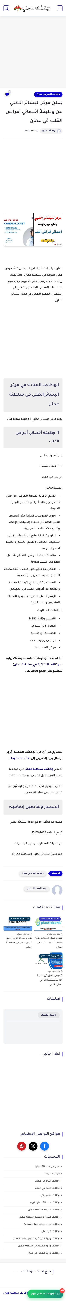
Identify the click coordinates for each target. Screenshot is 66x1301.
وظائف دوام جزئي (50, 1195)
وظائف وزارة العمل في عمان (43, 1253)
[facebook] (44, 1146)
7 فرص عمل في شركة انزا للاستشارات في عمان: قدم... (49, 980)
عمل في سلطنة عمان (47, 1166)
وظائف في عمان (50, 1231)
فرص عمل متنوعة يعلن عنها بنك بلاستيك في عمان (48, 943)
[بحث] (6, 8)
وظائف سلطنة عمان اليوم (45, 1202)
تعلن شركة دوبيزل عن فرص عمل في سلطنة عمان (19, 943)
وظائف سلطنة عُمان (15, 1293)
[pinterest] (21, 1146)
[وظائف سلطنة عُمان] (33, 8)
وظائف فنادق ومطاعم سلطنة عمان (39, 1217)
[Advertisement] (33, 53)
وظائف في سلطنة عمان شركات (42, 1224)
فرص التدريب (52, 1174)
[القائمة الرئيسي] (59, 8)
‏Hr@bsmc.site (19, 758)
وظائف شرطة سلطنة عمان (44, 1210)
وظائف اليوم (48, 131)
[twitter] (33, 1146)
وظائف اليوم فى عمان (47, 1181)
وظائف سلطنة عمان (39, 769)
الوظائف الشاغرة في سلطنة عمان (37, 664)
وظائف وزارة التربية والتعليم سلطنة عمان (36, 1238)
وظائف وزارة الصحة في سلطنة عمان (39, 1246)
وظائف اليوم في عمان (48, 94)
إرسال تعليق (48, 1015)
